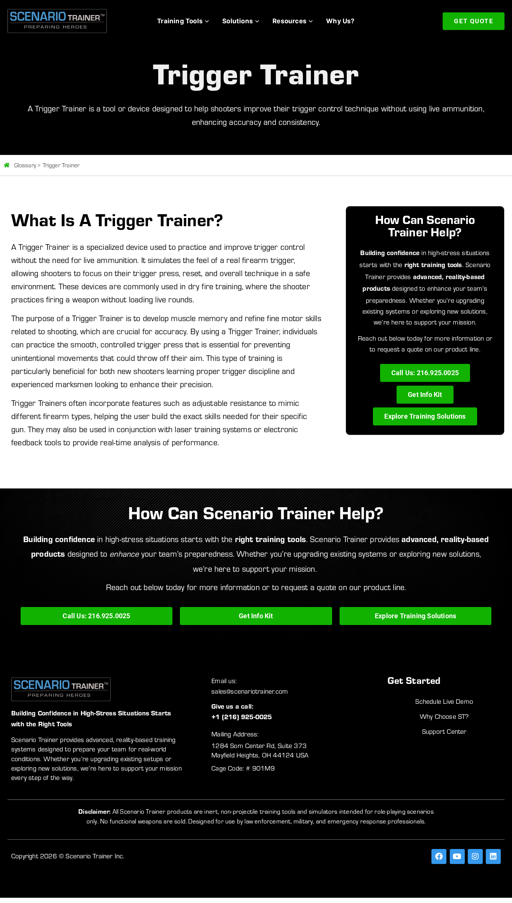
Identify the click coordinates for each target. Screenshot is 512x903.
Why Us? (340, 21)
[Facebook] (438, 856)
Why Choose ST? (444, 716)
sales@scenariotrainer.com (249, 691)
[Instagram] (475, 856)
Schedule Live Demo (444, 701)
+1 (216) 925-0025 (241, 718)
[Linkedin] (493, 856)
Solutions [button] (237, 21)
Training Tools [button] (180, 21)
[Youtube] (457, 856)
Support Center (444, 731)
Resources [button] (289, 21)
